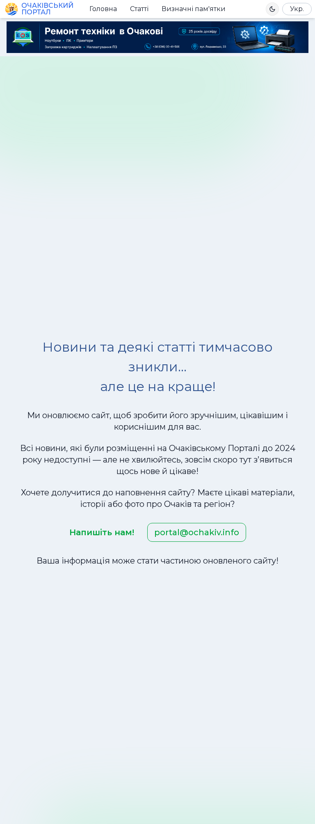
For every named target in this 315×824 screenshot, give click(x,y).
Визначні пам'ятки (194, 9)
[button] (272, 9)
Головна (103, 9)
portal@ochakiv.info (196, 532)
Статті (139, 9)
